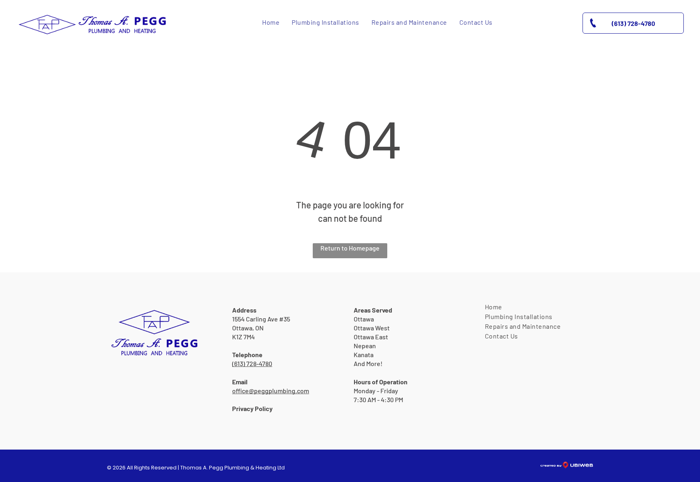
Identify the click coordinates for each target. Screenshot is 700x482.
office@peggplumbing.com (270, 390)
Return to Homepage (350, 248)
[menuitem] (271, 22)
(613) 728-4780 (252, 363)
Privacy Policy (252, 408)
